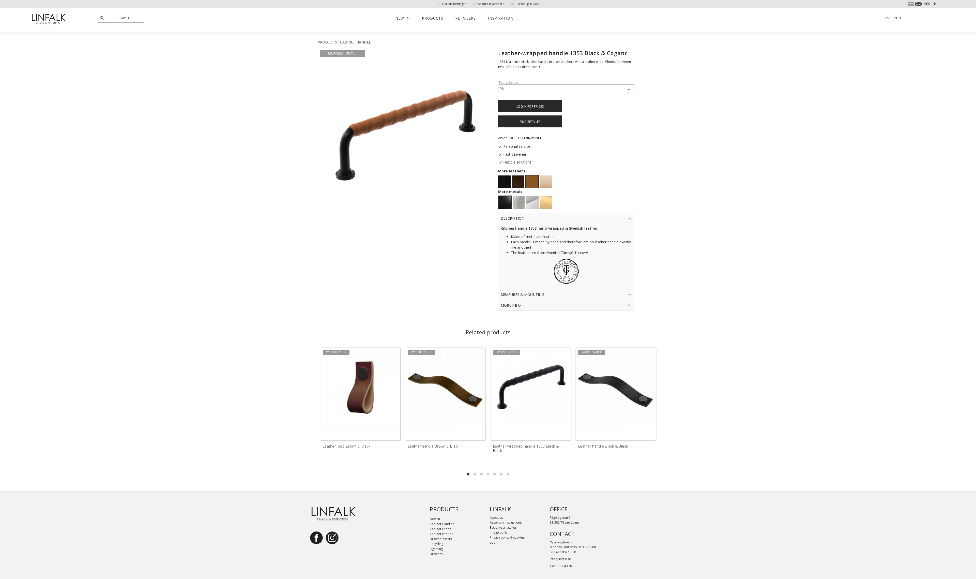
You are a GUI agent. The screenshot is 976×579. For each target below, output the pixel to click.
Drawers (436, 554)
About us (496, 517)
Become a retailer (503, 527)
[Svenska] (911, 3)
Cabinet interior (441, 534)
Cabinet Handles (442, 524)
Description (512, 218)
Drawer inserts (441, 539)
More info (511, 305)
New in (435, 519)
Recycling (436, 544)
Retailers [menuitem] (465, 18)
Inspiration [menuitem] (500, 18)
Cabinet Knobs (440, 529)
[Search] (102, 18)
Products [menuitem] (432, 18)
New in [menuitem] (402, 18)
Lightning (436, 549)
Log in (494, 542)
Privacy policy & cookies (507, 537)
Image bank (498, 532)
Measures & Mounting (522, 294)
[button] (468, 474)
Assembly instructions (506, 522)
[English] (918, 3)
